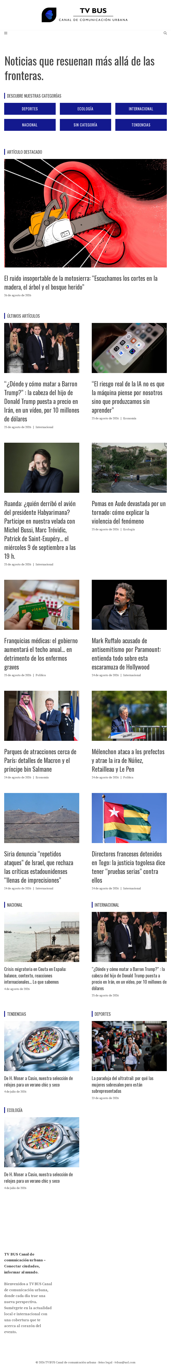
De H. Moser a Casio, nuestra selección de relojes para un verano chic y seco (38, 1081)
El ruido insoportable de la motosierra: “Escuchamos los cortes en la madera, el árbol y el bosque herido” (80, 282)
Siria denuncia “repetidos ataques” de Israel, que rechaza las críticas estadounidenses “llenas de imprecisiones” (38, 867)
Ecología (85, 108)
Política (41, 675)
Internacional (141, 108)
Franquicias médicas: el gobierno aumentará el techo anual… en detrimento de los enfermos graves (41, 653)
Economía (129, 418)
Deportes (30, 108)
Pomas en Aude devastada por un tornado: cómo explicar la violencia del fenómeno (129, 512)
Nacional (30, 124)
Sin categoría (85, 124)
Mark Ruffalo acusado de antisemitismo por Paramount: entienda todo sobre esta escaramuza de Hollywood (126, 653)
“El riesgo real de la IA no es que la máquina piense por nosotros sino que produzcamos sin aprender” (128, 397)
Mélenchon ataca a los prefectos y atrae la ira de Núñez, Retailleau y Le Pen (128, 760)
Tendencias (141, 124)
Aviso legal (105, 1362)
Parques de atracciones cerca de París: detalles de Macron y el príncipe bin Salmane (40, 760)
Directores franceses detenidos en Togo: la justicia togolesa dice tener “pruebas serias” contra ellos (128, 867)
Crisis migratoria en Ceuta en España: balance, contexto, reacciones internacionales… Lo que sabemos (35, 975)
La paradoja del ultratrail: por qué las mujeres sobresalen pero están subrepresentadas (122, 1084)
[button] (165, 33)
